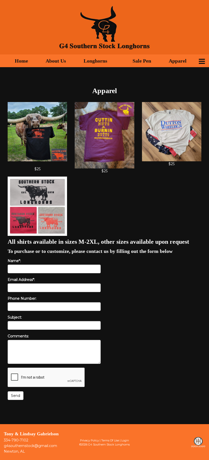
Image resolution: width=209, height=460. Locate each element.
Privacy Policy (89, 440)
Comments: (18, 336)
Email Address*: (21, 279)
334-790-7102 (16, 440)
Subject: (15, 317)
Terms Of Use (110, 440)
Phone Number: (22, 298)
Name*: (14, 260)
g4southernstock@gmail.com (30, 445)
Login (125, 440)
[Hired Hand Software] (198, 444)
